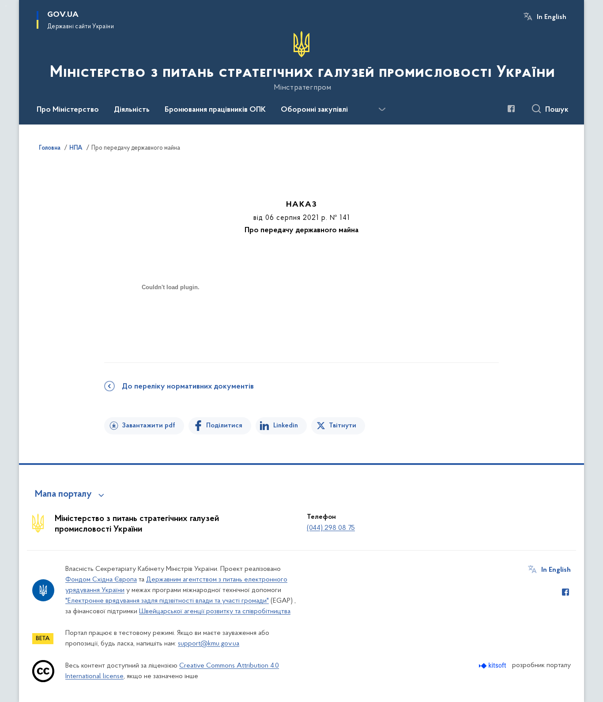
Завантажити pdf (148, 425)
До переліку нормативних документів (188, 387)
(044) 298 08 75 (331, 528)
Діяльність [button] (132, 110)
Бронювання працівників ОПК (215, 110)
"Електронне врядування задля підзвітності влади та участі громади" (167, 600)
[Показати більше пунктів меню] (381, 109)
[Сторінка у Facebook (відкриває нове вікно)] (511, 108)
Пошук (557, 110)
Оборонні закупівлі (314, 110)
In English (551, 17)
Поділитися (224, 425)
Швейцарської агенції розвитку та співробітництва (214, 611)
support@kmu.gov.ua (208, 643)
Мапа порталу (63, 494)
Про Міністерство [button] (68, 110)
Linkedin (285, 425)
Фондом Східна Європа (101, 579)
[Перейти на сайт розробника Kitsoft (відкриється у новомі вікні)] (493, 665)
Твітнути (342, 425)
